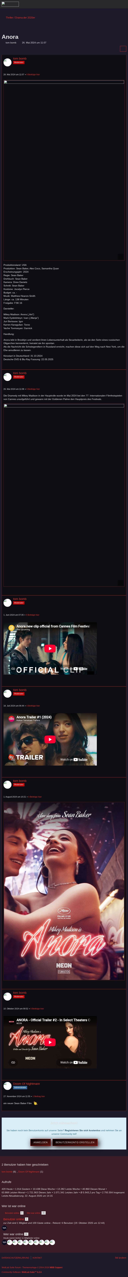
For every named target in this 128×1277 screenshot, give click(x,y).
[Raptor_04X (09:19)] (52, 1242)
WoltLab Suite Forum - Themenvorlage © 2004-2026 (32, 1267)
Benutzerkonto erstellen (75, 1142)
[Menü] (123, 4)
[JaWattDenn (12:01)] (20, 1242)
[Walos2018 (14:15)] (4, 1242)
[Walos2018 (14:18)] (4, 1228)
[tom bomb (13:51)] (9, 1242)
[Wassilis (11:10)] (41, 1242)
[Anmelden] (115, 4)
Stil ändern (120, 1257)
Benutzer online (13, 1219)
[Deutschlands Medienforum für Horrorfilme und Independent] (10, 4)
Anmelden (41, 1142)
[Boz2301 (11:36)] (31, 1242)
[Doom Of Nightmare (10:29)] (47, 1242)
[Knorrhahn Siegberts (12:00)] (25, 1242)
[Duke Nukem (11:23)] (36, 1242)
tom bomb (11, 42)
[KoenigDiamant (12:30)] (15, 1242)
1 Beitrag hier (39, 1096)
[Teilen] (123, 49)
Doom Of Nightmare (29, 1171)
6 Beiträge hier (33, 74)
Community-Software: (22, 1272)
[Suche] (107, 4)
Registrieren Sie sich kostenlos (82, 1130)
